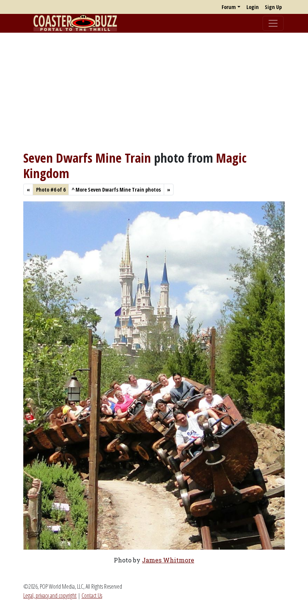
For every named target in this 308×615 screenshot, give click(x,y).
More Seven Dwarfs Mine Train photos (116, 189)
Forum (229, 7)
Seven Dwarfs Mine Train (87, 157)
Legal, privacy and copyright (50, 595)
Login (252, 7)
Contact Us (92, 595)
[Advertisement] (154, 91)
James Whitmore (168, 560)
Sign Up (273, 7)
